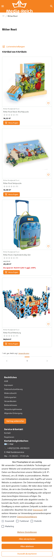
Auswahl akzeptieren (27, 553)
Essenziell (9, 521)
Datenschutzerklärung (27, 516)
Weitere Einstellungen (27, 532)
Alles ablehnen (27, 546)
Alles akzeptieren (27, 539)
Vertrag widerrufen (15, 421)
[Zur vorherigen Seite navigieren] (7, 361)
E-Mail (10, 444)
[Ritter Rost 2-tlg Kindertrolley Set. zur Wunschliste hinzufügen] (48, 246)
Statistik (38, 521)
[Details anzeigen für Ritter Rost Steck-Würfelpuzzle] (27, 82)
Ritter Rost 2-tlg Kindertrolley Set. (17, 255)
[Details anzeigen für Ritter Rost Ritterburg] (27, 303)
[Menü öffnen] (2, 6)
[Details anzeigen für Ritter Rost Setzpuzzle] (27, 153)
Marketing (9, 526)
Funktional (24, 521)
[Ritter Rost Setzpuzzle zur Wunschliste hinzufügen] (48, 174)
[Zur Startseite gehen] (19, 6)
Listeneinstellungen (15, 46)
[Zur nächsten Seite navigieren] (47, 361)
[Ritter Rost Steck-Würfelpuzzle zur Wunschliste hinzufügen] (48, 103)
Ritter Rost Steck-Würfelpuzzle (16, 112)
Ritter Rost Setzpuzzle (12, 183)
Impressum (38, 509)
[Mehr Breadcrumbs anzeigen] (3, 16)
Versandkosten (23, 353)
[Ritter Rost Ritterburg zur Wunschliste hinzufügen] (48, 324)
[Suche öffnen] (51, 6)
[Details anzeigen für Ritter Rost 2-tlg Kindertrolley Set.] (27, 225)
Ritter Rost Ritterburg (12, 333)
